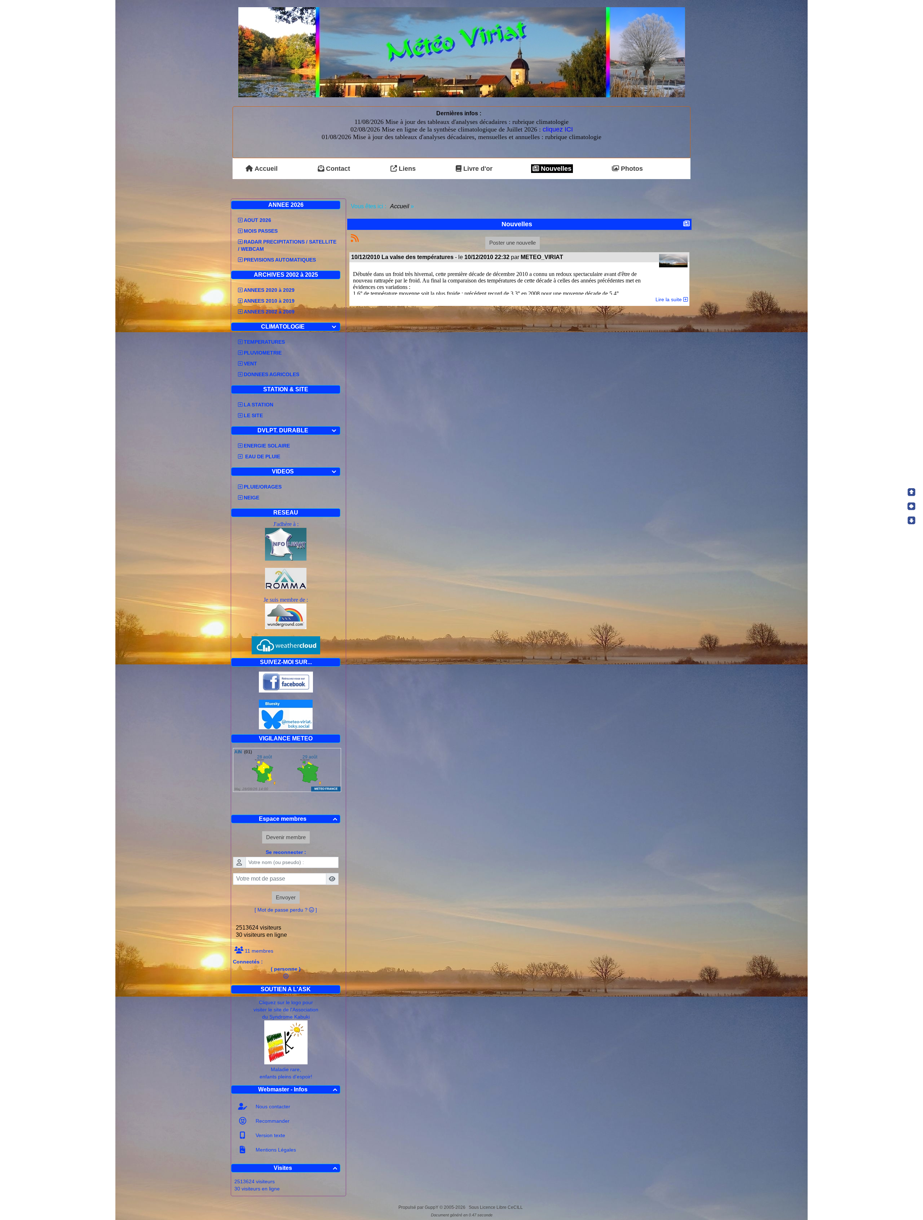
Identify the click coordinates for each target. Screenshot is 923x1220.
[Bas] (911, 520)
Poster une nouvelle (512, 243)
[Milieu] (911, 506)
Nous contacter (272, 1106)
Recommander (272, 1121)
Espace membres (298, 819)
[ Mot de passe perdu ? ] (286, 910)
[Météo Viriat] (461, 52)
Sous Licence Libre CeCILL (496, 1207)
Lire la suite (669, 299)
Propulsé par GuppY (419, 1207)
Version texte (269, 1135)
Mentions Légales (275, 1150)
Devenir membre (286, 837)
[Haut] (911, 492)
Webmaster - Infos (297, 1089)
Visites (305, 1168)
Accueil (400, 206)
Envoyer (286, 897)
